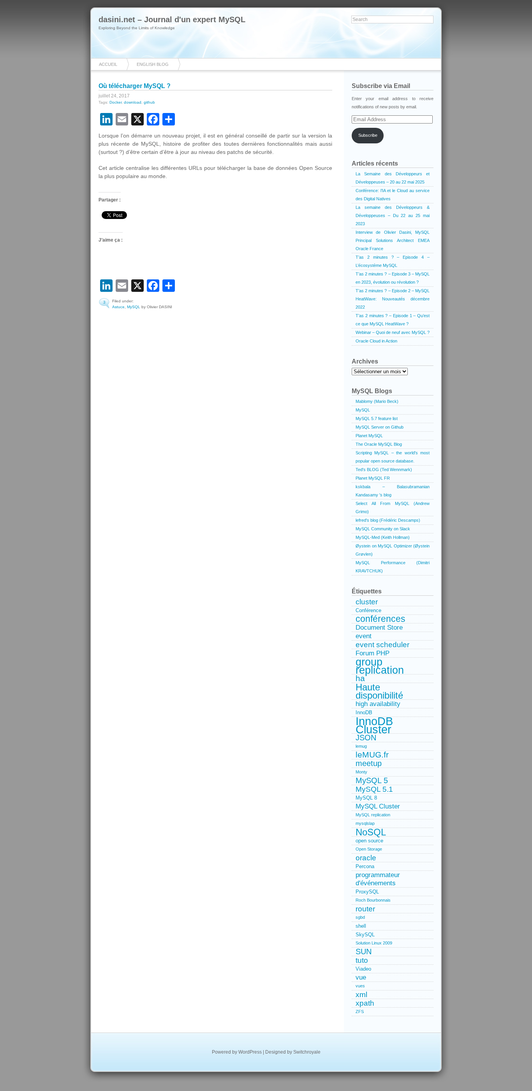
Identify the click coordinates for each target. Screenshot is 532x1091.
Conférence (368, 610)
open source (369, 841)
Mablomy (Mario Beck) (377, 401)
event (364, 636)
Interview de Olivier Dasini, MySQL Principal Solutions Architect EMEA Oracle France (393, 240)
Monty (361, 772)
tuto (362, 960)
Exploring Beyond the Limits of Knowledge (137, 28)
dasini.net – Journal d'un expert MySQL (172, 19)
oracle (366, 858)
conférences (380, 619)
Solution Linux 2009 (374, 943)
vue (361, 977)
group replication (380, 666)
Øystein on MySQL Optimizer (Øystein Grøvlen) (393, 550)
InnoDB (364, 712)
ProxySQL (367, 892)
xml (361, 994)
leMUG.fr (372, 755)
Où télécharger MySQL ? (135, 86)
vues (360, 985)
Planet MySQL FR (373, 478)
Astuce (118, 307)
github (149, 102)
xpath (365, 1003)
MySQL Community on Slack (383, 528)
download (132, 102)
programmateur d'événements (378, 879)
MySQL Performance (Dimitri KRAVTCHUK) (393, 566)
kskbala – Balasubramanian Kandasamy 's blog (393, 490)
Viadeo (363, 969)
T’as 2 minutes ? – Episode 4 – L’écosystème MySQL (393, 261)
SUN (364, 952)
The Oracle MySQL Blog (379, 444)
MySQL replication (373, 814)
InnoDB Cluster (374, 725)
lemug (361, 746)
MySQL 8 (366, 798)
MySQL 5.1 (374, 789)
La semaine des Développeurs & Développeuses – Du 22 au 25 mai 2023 (393, 215)
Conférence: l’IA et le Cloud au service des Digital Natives (393, 194)
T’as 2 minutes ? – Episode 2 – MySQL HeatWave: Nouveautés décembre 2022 (393, 298)
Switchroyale (307, 1052)
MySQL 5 (372, 781)
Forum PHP (372, 653)
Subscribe (367, 135)
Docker (115, 102)
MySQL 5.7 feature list (377, 418)
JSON (366, 738)
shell (361, 926)
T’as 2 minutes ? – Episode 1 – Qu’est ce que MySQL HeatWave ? (393, 319)
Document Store (379, 627)
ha (360, 678)
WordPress (250, 1052)
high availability (378, 704)
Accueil (108, 64)
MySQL (133, 307)
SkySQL (365, 934)
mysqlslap (365, 823)
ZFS (360, 1011)
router (365, 909)
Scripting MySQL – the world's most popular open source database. (393, 456)
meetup (369, 763)
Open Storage (369, 849)
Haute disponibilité (379, 691)
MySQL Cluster (378, 806)
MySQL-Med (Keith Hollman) (383, 537)
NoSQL (371, 832)
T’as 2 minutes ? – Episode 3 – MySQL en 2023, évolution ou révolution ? (393, 278)
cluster (367, 602)
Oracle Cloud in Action (376, 341)
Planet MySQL (369, 435)
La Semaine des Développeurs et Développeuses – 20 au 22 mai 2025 (393, 177)
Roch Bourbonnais (373, 900)
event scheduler (382, 645)
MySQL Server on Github (379, 427)
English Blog (153, 64)
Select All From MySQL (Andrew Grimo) (393, 507)
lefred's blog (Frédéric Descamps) (388, 520)
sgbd (360, 917)
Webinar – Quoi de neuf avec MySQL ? (393, 332)
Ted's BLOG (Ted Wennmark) (384, 469)
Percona (365, 866)
